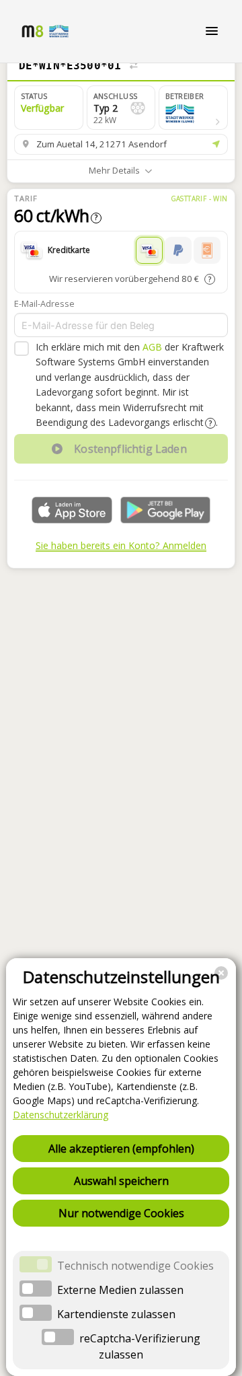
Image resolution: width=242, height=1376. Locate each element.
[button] (193, 107)
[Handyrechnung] (207, 250)
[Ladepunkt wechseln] (134, 66)
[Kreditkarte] (149, 250)
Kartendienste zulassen (116, 1314)
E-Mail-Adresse (44, 303)
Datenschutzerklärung (60, 1114)
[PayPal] (178, 250)
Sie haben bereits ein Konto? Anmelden (121, 545)
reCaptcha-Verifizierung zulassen (139, 1346)
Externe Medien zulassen (120, 1289)
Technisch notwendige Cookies (135, 1265)
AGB (152, 346)
